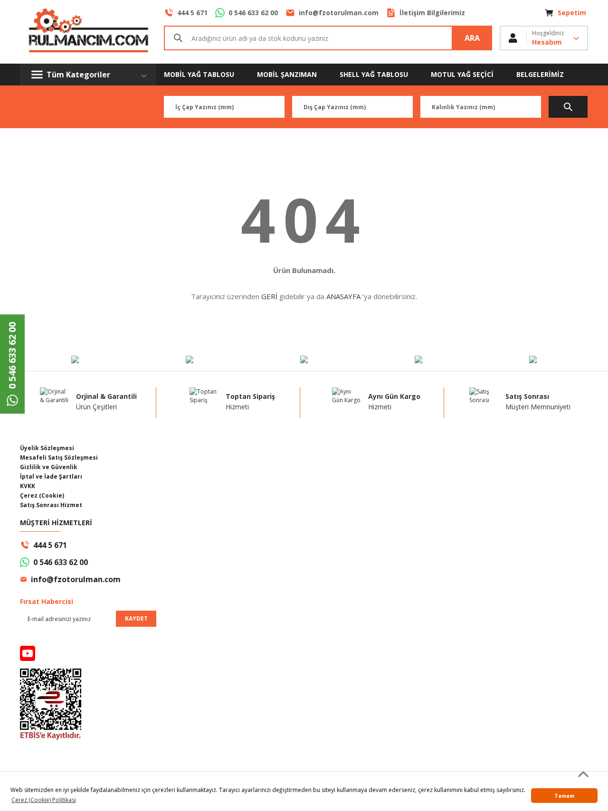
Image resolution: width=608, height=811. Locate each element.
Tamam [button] (564, 795)
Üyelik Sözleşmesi (47, 448)
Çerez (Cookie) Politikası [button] (43, 800)
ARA (472, 38)
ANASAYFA (343, 296)
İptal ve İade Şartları (51, 476)
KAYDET (136, 618)
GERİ (269, 296)
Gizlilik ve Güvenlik (48, 467)
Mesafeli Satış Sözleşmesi (59, 457)
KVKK (27, 486)
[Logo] (88, 32)
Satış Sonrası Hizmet (51, 505)
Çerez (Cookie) (42, 495)
